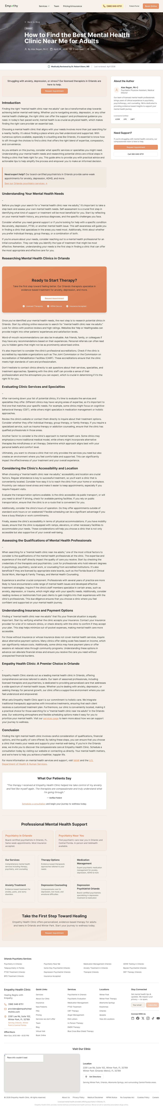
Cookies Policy (143, 1097)
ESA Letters (72, 1019)
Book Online (151, 6)
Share (93, 49)
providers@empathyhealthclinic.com (20, 1010)
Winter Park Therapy (108, 999)
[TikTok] (153, 1018)
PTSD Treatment (74, 1007)
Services (43, 6)
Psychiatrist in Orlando (77, 994)
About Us (66, 1097)
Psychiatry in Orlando (13, 964)
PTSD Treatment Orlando (14, 972)
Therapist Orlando (91, 972)
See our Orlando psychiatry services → (26, 183)
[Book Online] (132, 1018)
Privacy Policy (78, 1097)
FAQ (37, 1011)
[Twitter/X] (142, 1018)
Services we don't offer (45, 1019)
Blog (38, 1027)
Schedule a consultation (34, 804)
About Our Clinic (42, 999)
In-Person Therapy (75, 1023)
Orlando (102, 1011)
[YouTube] (158, 1018)
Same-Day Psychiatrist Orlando (57, 968)
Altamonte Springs (107, 1003)
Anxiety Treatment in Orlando (96, 968)
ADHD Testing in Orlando (133, 964)
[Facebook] (137, 1018)
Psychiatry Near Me (52, 964)
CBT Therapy (73, 1011)
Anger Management (76, 1015)
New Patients (41, 1007)
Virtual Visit (40, 1031)
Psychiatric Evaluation (77, 999)
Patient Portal (134, 6)
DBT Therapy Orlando (132, 972)
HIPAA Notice (111, 1097)
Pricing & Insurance (72, 6)
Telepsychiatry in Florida (14, 968)
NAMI (76, 760)
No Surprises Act (127, 1097)
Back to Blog (34, 22)
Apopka (102, 1015)
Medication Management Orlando (97, 964)
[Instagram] (148, 1018)
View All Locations (106, 1019)
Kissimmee (103, 1007)
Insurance (40, 1003)
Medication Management (78, 1003)
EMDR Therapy (74, 1027)
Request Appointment (54, 91)
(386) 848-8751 (15, 1004)
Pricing (39, 1015)
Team (56, 6)
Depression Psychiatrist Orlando (57, 972)
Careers (155, 1097)
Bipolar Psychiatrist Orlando (134, 968)
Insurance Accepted (52, 976)
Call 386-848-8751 (136, 154)
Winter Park (104, 994)
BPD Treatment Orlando (14, 976)
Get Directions (95, 1077)
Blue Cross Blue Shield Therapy (81, 1031)
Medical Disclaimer (95, 1097)
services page (51, 718)
